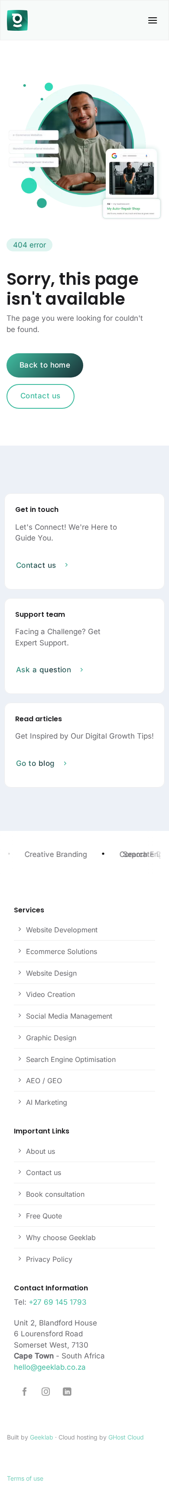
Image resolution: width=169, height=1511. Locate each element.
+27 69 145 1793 (58, 1302)
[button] (152, 20)
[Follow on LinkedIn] (66, 1392)
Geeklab (41, 1437)
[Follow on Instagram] (45, 1392)
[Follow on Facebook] (24, 1392)
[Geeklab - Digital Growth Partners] (19, 20)
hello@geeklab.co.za (50, 1367)
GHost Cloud (126, 1437)
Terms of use (25, 1478)
